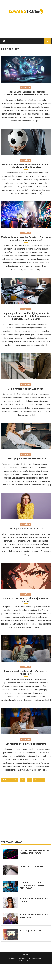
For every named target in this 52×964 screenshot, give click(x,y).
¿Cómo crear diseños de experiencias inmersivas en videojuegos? (32, 885)
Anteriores (7, 780)
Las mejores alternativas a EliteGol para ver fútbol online (26, 672)
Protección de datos (36, 958)
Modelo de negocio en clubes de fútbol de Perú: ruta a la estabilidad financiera (26, 166)
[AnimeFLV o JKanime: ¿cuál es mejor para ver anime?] (26, 576)
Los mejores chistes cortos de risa (26, 528)
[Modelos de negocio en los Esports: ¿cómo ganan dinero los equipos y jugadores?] (26, 214)
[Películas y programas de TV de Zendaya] (10, 902)
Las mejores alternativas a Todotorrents (26, 744)
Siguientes (39, 780)
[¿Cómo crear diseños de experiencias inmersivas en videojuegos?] (10, 886)
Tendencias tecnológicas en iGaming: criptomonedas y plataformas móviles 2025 (26, 93)
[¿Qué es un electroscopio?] (10, 870)
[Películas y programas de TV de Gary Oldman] (10, 918)
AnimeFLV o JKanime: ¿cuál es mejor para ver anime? (26, 599)
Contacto (12, 958)
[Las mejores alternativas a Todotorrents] (26, 721)
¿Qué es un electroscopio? (32, 867)
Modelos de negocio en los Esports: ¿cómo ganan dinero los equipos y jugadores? (26, 238)
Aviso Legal (22, 958)
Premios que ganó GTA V (30, 931)
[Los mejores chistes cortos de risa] (26, 506)
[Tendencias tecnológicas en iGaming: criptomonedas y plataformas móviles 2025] (26, 69)
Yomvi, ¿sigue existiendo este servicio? (26, 458)
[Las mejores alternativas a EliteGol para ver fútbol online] (26, 648)
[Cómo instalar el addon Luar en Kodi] (26, 366)
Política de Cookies (26, 961)
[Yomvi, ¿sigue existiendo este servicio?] (26, 436)
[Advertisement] (31, 24)
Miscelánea (25, 88)
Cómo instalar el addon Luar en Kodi (26, 388)
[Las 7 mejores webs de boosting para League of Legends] (10, 854)
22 (29, 780)
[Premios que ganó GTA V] (10, 934)
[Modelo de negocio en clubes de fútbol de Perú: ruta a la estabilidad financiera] (26, 142)
